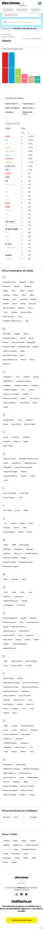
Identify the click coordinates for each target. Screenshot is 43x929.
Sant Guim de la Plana (10, 687)
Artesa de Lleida (26, 312)
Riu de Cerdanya (17, 665)
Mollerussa (7, 553)
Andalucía (6, 841)
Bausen (31, 338)
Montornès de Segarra (10, 566)
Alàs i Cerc (32, 304)
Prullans (36, 640)
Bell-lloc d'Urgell (18, 342)
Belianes (6, 342)
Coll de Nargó (34, 398)
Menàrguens (18, 549)
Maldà (14, 545)
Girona (16, 817)
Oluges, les (7, 596)
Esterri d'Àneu (16, 424)
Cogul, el (23, 398)
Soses (32, 708)
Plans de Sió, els (32, 622)
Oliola (22, 592)
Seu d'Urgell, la (8, 704)
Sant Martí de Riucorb (10, 691)
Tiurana (14, 730)
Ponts (20, 635)
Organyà (24, 601)
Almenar (6, 304)
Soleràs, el (29, 704)
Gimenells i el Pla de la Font (28, 459)
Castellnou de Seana (21, 385)
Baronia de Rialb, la (10, 338)
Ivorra (21, 497)
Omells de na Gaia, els (10, 601)
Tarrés (6, 730)
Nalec (6, 579)
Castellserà (34, 385)
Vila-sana (6, 782)
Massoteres (7, 549)
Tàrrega (14, 752)
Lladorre (22, 523)
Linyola (14, 523)
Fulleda (25, 441)
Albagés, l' (17, 286)
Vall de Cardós (21, 764)
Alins (14, 299)
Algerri (32, 295)
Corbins (34, 403)
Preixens (27, 640)
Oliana (14, 592)
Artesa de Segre (8, 316)
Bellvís (22, 351)
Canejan (35, 377)
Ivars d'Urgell (23, 493)
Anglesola (21, 308)
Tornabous (34, 730)
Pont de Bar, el (24, 631)
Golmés (5, 463)
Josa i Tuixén (7, 510)
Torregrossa (24, 743)
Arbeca (30, 308)
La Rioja (17, 858)
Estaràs (5, 424)
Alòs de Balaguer (9, 308)
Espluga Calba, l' (8, 420)
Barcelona (6, 817)
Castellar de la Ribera (23, 381)
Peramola (33, 618)
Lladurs (31, 523)
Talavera (14, 726)
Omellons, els (18, 596)
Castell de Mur (8, 381)
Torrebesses (7, 739)
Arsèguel (14, 312)
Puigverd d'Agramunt (19, 644)
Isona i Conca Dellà (9, 493)
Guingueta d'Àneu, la (10, 476)
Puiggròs (6, 644)
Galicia (26, 854)
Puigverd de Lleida (9, 648)
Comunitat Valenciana (28, 849)
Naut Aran (14, 579)
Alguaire (6, 299)
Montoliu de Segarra (26, 562)
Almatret (33, 299)
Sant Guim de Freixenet (30, 683)
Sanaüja (20, 678)
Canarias (33, 841)
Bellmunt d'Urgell (24, 347)
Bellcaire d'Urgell (9, 347)
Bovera (32, 360)
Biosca (22, 355)
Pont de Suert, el (8, 635)
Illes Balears (7, 858)
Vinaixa (31, 795)
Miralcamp (29, 549)
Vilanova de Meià (27, 790)
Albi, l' (14, 291)
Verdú (22, 777)
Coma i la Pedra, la (9, 403)
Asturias (24, 841)
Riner (6, 665)
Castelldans (7, 385)
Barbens (26, 334)
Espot (20, 420)
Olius (30, 592)
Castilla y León (17, 845)
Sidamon (20, 704)
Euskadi (5, 854)
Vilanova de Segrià (9, 795)
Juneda (26, 510)
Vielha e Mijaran (32, 777)
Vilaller (25, 782)
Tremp (6, 752)
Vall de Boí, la (8, 764)
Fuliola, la (16, 441)
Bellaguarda (31, 342)
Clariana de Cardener (10, 398)
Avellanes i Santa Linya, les (12, 321)
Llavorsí (16, 528)
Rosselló (29, 665)
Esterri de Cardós (30, 424)
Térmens (23, 752)
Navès (24, 579)
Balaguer (17, 334)
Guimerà (23, 472)
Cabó (17, 377)
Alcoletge (6, 295)
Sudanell (6, 713)
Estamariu (29, 420)
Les (6, 523)
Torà (31, 747)
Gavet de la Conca (9, 459)
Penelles (23, 618)
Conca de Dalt (24, 403)
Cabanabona (7, 377)
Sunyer (14, 713)
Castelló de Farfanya (10, 390)
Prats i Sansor (7, 640)
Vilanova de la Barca (10, 790)
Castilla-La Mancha (32, 845)
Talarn (6, 726)
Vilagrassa (16, 782)
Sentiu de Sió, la (18, 700)
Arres (6, 312)
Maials (6, 545)
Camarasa (26, 377)
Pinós (21, 622)
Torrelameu (7, 747)
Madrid (25, 858)
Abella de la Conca (9, 282)
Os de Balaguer (8, 605)
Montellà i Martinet (31, 553)
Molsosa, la (18, 553)
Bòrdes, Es (6, 364)
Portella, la (29, 635)
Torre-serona (25, 734)
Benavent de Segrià (9, 355)
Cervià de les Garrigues (11, 394)
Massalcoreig (24, 545)
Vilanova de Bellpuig (10, 786)
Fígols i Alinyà (8, 446)
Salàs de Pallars (8, 678)
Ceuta (16, 849)
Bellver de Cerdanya (10, 351)
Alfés (24, 295)
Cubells (5, 407)
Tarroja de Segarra (27, 726)
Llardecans (6, 528)
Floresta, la (15, 437)
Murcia (5, 862)
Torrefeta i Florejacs (10, 743)
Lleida (25, 528)
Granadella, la (16, 463)
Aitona (32, 282)
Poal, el (5, 627)
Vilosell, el (22, 795)
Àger (27, 321)
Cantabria (6, 845)
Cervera (31, 390)
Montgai (24, 558)
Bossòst (23, 360)
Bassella (23, 338)
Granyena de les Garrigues (23, 467)
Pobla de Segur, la (9, 631)
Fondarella (26, 437)
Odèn (6, 592)
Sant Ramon (25, 691)
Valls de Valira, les (25, 773)
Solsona (6, 708)
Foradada (6, 441)
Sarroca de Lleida (25, 696)
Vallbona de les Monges (11, 769)
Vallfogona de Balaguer (31, 769)
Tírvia (32, 752)
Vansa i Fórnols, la (9, 777)
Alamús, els (7, 286)
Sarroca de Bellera (9, 696)
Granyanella (7, 467)
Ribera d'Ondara (16, 661)
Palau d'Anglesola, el (10, 618)
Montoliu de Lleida (9, 562)
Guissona (24, 476)
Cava (23, 390)
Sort (24, 708)
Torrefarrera (19, 739)
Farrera (5, 437)
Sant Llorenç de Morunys (30, 687)
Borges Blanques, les (10, 360)
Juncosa (17, 510)
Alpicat (14, 304)
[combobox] (23, 22)
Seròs (30, 700)
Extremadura (16, 854)
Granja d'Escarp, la (30, 463)
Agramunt (22, 282)
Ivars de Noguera (9, 497)
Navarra (14, 862)
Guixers (32, 476)
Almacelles (23, 299)
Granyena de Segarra (10, 472)
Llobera (29, 532)
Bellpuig (35, 347)
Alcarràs (30, 291)
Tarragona (33, 817)
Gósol (6, 480)
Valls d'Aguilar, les (9, 773)
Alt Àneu (23, 304)
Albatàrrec (27, 286)
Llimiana (21, 532)
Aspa (19, 316)
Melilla (34, 858)
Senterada (6, 700)
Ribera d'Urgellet (31, 661)
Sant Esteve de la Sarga (11, 683)
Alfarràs (15, 295)
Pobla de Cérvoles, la (18, 627)
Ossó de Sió (21, 605)
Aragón (15, 841)
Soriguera (15, 708)
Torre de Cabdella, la (10, 734)
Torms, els (23, 730)
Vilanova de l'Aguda (27, 786)
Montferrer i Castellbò (10, 558)
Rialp (5, 661)
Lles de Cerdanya (9, 532)
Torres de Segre (19, 747)
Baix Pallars (7, 334)
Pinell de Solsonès (9, 622)
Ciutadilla (25, 394)
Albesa (5, 291)
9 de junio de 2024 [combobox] (11, 15)
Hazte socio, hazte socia (21, 920)
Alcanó (22, 291)
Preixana (19, 640)
